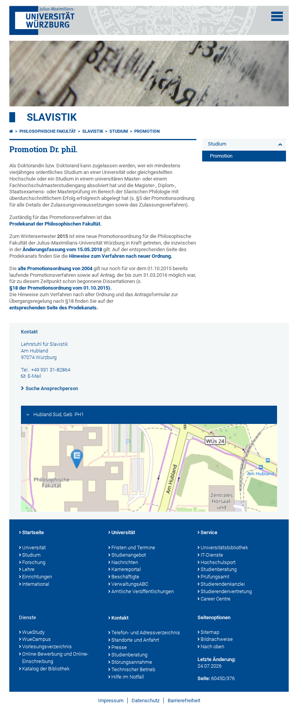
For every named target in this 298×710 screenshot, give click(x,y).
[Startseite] (11, 131)
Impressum (110, 700)
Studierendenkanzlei (223, 584)
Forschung (33, 562)
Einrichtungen (37, 577)
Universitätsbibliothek (224, 547)
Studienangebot (128, 555)
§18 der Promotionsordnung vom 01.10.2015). (60, 288)
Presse (119, 647)
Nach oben (212, 646)
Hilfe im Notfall (127, 677)
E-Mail (34, 376)
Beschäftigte (125, 577)
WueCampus (36, 639)
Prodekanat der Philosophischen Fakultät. (55, 224)
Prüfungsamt (215, 577)
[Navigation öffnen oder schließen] (277, 16)
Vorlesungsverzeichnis (47, 646)
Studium (118, 131)
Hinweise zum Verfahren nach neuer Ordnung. (120, 256)
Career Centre (215, 599)
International (35, 584)
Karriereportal (126, 569)
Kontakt (119, 618)
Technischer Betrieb (133, 669)
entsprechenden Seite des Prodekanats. (53, 308)
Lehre (28, 569)
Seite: (204, 678)
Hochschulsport (218, 562)
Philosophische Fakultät (47, 131)
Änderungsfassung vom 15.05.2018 (62, 249)
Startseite (33, 532)
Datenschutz (145, 700)
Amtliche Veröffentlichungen (142, 591)
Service (209, 532)
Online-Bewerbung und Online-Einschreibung (55, 657)
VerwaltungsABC (129, 584)
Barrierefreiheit (184, 700)
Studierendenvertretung (226, 591)
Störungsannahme (131, 662)
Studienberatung (219, 569)
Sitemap (210, 632)
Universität (34, 547)
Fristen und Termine (133, 547)
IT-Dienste (212, 555)
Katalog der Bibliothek (45, 669)
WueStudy (33, 632)
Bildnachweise (217, 639)
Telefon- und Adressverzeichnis (145, 632)
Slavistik (52, 117)
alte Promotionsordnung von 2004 (55, 268)
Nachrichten (124, 562)
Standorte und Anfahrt (135, 640)
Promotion (147, 131)
